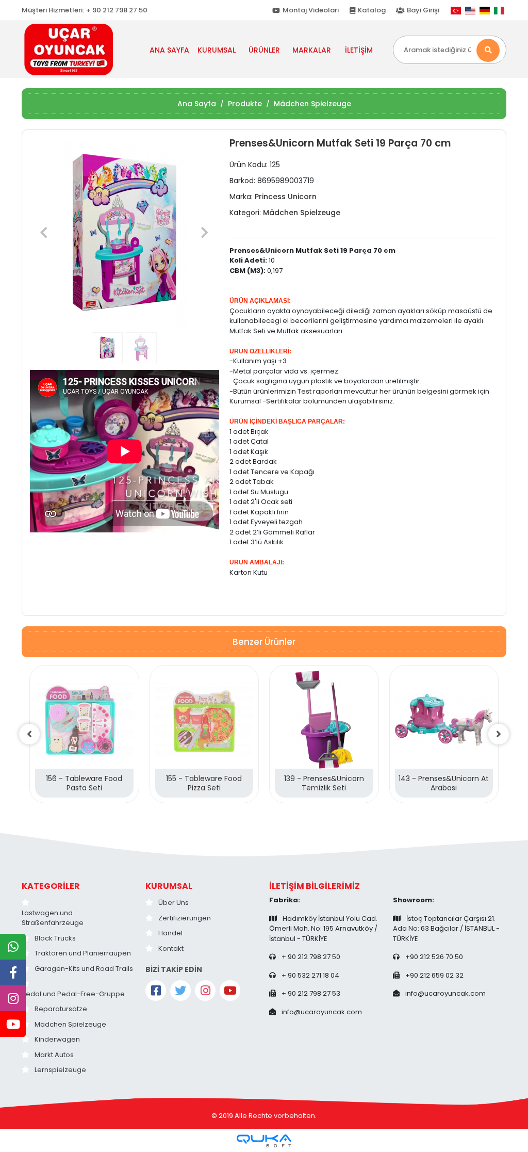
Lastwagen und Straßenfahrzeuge (53, 918)
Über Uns (173, 902)
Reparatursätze (61, 1009)
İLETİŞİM (359, 50)
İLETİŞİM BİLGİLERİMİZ (314, 886)
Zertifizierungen (184, 918)
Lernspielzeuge (60, 1070)
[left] (29, 734)
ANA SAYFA (169, 50)
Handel (170, 933)
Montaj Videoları (311, 10)
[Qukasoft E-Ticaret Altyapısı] (264, 1140)
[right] (498, 734)
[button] (44, 232)
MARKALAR (311, 50)
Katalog (372, 10)
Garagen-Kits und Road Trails (84, 968)
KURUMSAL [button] (216, 50)
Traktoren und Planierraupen (83, 953)
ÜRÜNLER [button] (264, 50)
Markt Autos (54, 1055)
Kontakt (171, 948)
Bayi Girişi (423, 10)
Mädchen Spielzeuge (70, 1024)
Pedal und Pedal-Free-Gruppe (73, 994)
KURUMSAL (168, 886)
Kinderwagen (57, 1039)
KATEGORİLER (51, 886)
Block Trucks (55, 938)
